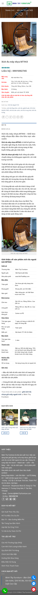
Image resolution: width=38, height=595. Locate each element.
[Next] (37, 423)
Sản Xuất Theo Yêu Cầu (10, 512)
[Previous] (1, 423)
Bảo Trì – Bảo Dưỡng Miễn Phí (13, 519)
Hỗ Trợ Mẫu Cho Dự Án (10, 516)
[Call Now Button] (5, 591)
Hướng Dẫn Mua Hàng (10, 558)
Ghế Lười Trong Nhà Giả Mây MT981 (10, 428)
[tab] (19, 125)
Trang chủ (9, 10)
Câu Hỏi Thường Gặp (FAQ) (12, 543)
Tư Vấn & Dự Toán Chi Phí (11, 531)
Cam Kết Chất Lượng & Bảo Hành (14, 546)
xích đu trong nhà (25, 110)
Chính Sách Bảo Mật (9, 554)
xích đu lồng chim (12, 108)
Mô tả (4, 125)
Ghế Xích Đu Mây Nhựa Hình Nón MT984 (28, 428)
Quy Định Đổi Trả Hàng (10, 550)
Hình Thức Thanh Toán (10, 566)
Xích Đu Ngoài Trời (25, 10)
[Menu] (3, 3)
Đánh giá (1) (6, 129)
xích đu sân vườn (15, 110)
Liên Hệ (5, 433)
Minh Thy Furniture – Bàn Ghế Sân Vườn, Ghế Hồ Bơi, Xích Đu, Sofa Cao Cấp (18, 580)
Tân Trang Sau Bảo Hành (11, 523)
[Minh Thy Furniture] (19, 3)
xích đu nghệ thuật (23, 108)
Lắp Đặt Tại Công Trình (10, 527)
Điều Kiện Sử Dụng (9, 562)
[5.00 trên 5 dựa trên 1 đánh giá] (19, 67)
